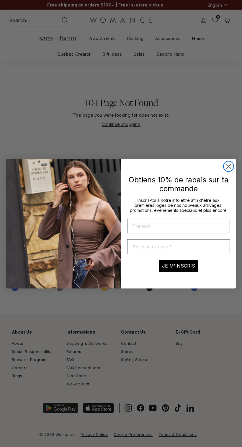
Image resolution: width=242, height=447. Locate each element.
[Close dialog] (228, 166)
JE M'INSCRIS (178, 266)
